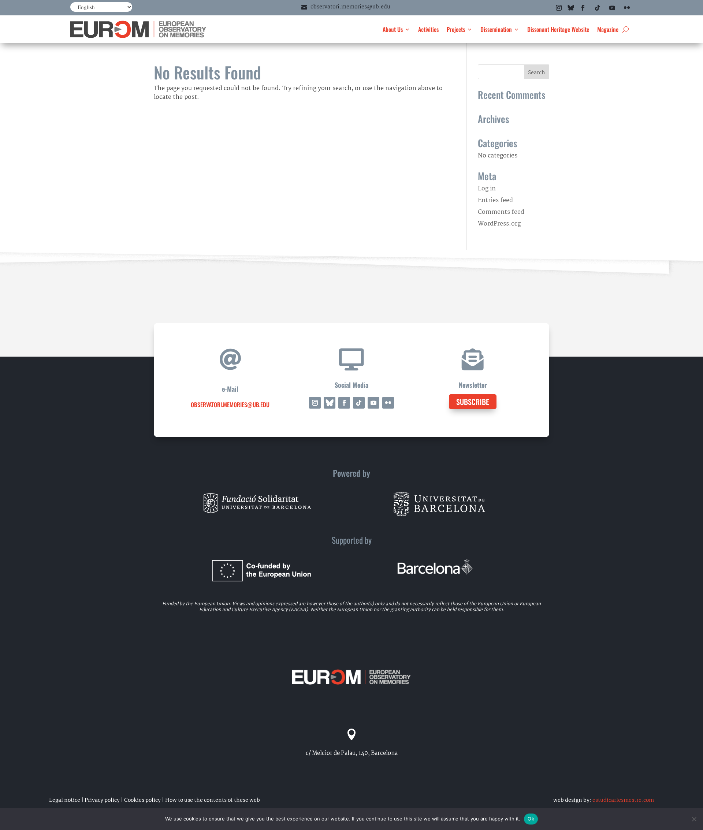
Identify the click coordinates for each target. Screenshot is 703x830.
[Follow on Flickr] (627, 8)
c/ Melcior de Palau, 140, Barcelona (352, 753)
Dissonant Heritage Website (558, 29)
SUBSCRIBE (472, 401)
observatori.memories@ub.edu (350, 7)
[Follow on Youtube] (612, 8)
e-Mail (230, 389)
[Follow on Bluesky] (571, 7)
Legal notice (64, 800)
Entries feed (495, 200)
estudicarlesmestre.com (623, 800)
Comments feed (501, 212)
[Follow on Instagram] (559, 8)
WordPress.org (499, 224)
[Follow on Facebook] (583, 8)
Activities (428, 29)
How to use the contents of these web (212, 800)
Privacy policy (102, 800)
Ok (531, 819)
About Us (393, 29)
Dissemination (496, 29)
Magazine (607, 29)
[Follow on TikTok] (597, 8)
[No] (694, 819)
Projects (456, 29)
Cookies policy (142, 800)
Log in (487, 189)
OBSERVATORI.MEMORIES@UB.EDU (230, 404)
